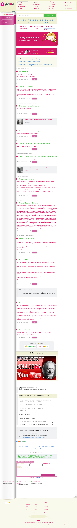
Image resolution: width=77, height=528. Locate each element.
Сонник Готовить (23, 446)
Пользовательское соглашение (49, 512)
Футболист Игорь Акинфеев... (36, 483)
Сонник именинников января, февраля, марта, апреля (29, 61)
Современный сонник (47, 64)
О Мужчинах (69, 8)
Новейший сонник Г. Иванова (43, 59)
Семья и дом (53, 6)
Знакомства (37, 4)
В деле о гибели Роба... (7, 483)
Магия (36, 506)
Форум (21, 2)
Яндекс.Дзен (40, 477)
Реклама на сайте (31, 512)
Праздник (37, 8)
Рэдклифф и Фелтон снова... (22, 484)
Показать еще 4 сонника (36, 65)
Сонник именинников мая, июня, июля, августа (27, 62)
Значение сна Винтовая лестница (27, 448)
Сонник (20, 4)
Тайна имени (22, 6)
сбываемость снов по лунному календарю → (34, 437)
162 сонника (50, 26)
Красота (53, 4)
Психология (69, 2)
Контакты (26, 512)
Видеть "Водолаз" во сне (45, 448)
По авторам (4, 22)
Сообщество (28, 504)
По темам (4, 20)
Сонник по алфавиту (31, 59)
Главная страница (9, 14)
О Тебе (68, 5)
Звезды (52, 2)
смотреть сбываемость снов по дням (30, 391)
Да (34, 79)
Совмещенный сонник (7, 19)
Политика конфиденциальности (39, 512)
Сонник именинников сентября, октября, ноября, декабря (30, 64)
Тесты (36, 6)
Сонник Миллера (21, 59)
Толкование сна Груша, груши (46, 446)
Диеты (36, 2)
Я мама (20, 8)
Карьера (52, 8)
